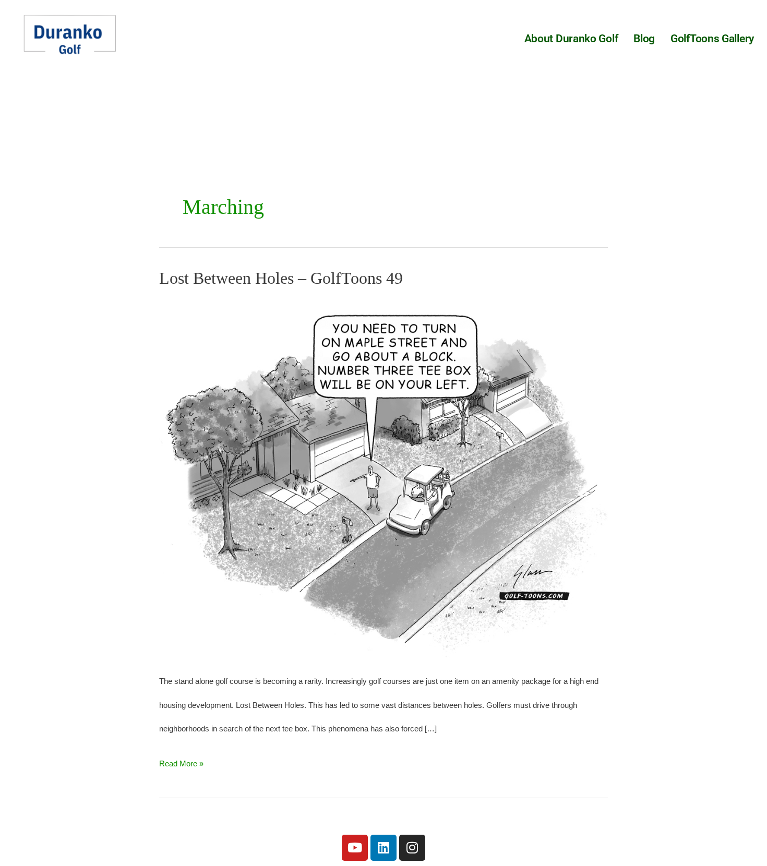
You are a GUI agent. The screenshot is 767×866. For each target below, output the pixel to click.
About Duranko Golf (571, 38)
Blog (644, 38)
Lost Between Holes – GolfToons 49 (281, 278)
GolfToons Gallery (712, 38)
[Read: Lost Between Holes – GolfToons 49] (383, 477)
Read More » (181, 760)
